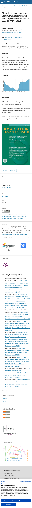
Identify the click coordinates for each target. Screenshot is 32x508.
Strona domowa (6, 6)
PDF (5, 170)
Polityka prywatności (25, 481)
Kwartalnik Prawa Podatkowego (13, 2)
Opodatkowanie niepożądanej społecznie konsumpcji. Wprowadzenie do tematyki (15, 303)
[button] (4, 481)
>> (6, 390)
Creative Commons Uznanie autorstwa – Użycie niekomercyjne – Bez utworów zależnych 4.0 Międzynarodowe (14, 216)
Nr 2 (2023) (22, 6)
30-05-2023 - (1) (6, 187)
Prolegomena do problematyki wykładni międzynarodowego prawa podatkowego (17, 350)
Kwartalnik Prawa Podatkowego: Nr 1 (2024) (17, 319)
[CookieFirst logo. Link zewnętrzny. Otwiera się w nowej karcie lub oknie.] (2, 483)
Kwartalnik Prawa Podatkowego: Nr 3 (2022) (17, 298)
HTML (13, 170)
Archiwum (14, 6)
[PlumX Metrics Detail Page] (5, 265)
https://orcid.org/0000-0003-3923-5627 (12, 32)
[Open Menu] (2, 2)
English (5, 398)
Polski (4, 401)
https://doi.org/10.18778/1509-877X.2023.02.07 (15, 234)
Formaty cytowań (7, 237)
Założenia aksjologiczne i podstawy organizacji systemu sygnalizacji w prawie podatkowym (17, 382)
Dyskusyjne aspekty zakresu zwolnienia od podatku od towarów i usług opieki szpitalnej (16, 314)
